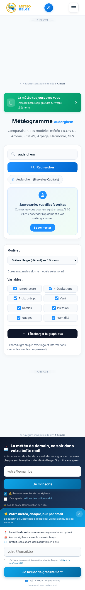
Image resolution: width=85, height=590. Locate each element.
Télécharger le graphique (45, 334)
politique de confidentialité (37, 498)
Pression (63, 308)
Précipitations (63, 288)
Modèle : (13, 250)
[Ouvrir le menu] (74, 8)
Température (27, 288)
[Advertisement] (43, 52)
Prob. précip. (27, 298)
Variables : (15, 279)
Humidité (63, 318)
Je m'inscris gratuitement (42, 572)
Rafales (27, 308)
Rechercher (45, 167)
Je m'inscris (42, 484)
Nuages (27, 318)
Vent (63, 298)
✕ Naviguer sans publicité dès (42, 83)
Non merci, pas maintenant (43, 585)
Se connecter (42, 228)
